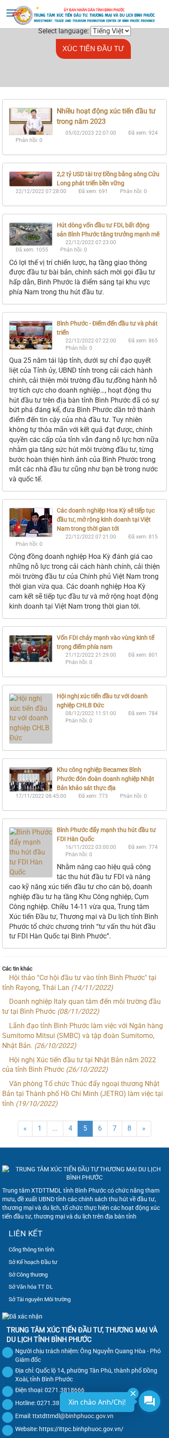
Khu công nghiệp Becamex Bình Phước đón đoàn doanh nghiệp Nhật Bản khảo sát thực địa (105, 778)
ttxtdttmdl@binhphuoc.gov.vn (73, 1415)
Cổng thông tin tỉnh (31, 1249)
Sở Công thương (28, 1274)
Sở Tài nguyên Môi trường (40, 1299)
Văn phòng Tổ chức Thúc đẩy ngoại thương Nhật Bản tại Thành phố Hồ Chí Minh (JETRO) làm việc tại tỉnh (82, 1094)
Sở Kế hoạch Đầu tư (33, 1262)
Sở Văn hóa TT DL (31, 1286)
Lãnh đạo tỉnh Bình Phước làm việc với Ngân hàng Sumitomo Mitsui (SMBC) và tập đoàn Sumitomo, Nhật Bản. (82, 1036)
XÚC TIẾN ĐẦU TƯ (93, 48)
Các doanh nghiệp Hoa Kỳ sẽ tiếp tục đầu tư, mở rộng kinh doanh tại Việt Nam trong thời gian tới (106, 519)
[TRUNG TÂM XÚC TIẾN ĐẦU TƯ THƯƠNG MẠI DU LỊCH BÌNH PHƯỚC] (84, 14)
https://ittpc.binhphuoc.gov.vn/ (81, 1428)
